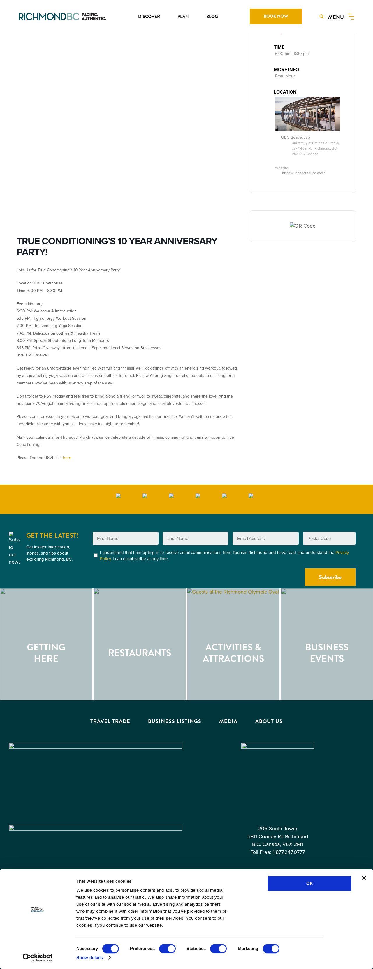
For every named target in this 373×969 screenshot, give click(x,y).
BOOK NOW (276, 16)
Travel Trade (110, 721)
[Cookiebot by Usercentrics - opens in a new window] (37, 957)
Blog (212, 16)
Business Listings (174, 721)
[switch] (167, 948)
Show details (89, 957)
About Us (269, 721)
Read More (285, 76)
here (67, 458)
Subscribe (330, 577)
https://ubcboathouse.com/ (303, 172)
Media (228, 721)
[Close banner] (364, 878)
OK (309, 883)
